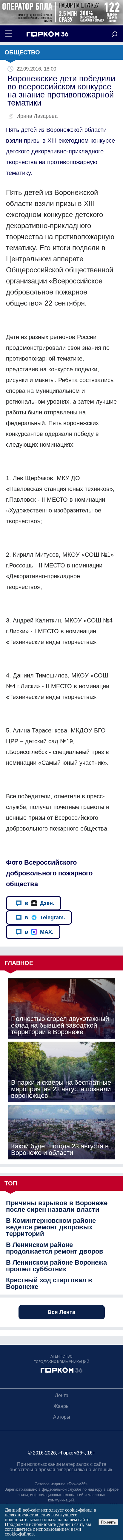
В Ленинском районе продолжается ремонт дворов (54, 1248)
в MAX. (39, 932)
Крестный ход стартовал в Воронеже (49, 1283)
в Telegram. (45, 918)
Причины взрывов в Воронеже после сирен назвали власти (56, 1206)
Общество (22, 52)
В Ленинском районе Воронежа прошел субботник (56, 1265)
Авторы (61, 1417)
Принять (108, 1522)
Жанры (61, 1406)
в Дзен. (39, 903)
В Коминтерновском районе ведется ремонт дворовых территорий (51, 1227)
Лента (61, 1395)
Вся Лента (61, 1312)
